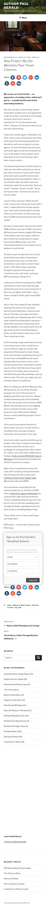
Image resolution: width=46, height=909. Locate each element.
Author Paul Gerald (16, 5)
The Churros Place (12, 873)
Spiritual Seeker (11, 737)
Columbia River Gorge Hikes (16, 674)
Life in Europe (10, 690)
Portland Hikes (10, 731)
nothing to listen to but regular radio (20, 478)
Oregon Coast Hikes (13, 700)
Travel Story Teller (12, 742)
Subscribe (33, 580)
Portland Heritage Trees (14, 726)
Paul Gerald (33, 57)
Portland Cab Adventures (15, 721)
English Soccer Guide (13, 679)
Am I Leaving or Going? (14, 884)
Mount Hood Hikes (12, 695)
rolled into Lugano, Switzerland (24, 493)
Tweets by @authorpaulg (15, 842)
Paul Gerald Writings (19, 605)
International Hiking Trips (15, 684)
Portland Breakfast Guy (14, 716)
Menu (24, 18)
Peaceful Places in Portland (16, 710)
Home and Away (11, 878)
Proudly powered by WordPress (17, 903)
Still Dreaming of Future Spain (17, 868)
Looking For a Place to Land (16, 889)
